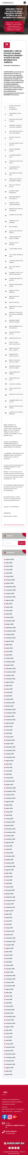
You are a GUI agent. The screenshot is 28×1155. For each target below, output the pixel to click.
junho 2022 (9, 726)
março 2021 (9, 778)
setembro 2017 (10, 907)
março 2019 (9, 853)
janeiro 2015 (9, 1013)
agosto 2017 (9, 911)
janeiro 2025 (9, 624)
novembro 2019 (10, 832)
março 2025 (9, 617)
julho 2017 (9, 914)
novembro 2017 (10, 900)
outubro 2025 (10, 593)
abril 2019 (9, 849)
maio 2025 (9, 610)
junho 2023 (9, 689)
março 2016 (9, 965)
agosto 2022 (10, 723)
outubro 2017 (10, 904)
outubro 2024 (10, 634)
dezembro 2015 (10, 975)
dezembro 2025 (11, 587)
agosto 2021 (9, 760)
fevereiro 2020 (10, 822)
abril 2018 (9, 883)
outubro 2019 (10, 836)
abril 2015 (9, 1003)
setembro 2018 (10, 866)
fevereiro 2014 (10, 1047)
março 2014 (9, 1044)
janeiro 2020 (10, 825)
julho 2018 (9, 873)
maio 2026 (9, 569)
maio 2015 (9, 999)
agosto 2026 (10, 559)
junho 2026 (9, 566)
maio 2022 (9, 730)
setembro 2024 (10, 638)
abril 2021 (9, 774)
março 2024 (9, 658)
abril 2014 (9, 1040)
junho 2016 (9, 955)
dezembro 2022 (11, 709)
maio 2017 (9, 921)
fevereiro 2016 (10, 969)
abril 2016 (9, 962)
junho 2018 (9, 876)
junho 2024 (9, 648)
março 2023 (9, 699)
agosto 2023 (10, 682)
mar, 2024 (6, 45)
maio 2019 (9, 846)
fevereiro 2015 (10, 1010)
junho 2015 (9, 996)
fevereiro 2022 (10, 740)
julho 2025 (9, 604)
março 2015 (9, 1006)
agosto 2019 (9, 842)
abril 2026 (9, 573)
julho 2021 (9, 764)
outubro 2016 (10, 945)
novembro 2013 (10, 1057)
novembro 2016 (10, 941)
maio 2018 (9, 880)
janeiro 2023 (9, 706)
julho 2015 (9, 992)
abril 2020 (9, 815)
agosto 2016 (9, 948)
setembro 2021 (10, 757)
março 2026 (9, 576)
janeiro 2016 (9, 972)
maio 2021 (9, 771)
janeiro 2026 (10, 583)
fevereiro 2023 (10, 703)
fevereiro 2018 (10, 890)
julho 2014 (9, 1030)
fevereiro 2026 (10, 580)
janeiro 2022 (9, 743)
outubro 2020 (10, 795)
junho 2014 (9, 1033)
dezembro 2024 (11, 627)
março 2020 (9, 819)
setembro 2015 (10, 986)
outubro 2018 (10, 863)
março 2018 (9, 887)
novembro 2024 (11, 631)
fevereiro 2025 (10, 621)
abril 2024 (9, 655)
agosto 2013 (9, 1068)
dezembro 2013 (10, 1054)
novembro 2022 (11, 713)
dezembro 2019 (10, 829)
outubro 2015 (10, 982)
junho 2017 (9, 917)
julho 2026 (9, 563)
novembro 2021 (10, 750)
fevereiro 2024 (10, 662)
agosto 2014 (10, 1027)
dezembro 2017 (10, 897)
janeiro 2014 (9, 1050)
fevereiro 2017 (10, 931)
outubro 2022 (10, 716)
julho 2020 (9, 805)
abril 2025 (9, 614)
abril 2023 (9, 696)
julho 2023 (9, 685)
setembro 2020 (10, 798)
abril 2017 (9, 924)
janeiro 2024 (10, 665)
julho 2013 (9, 1071)
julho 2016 (9, 952)
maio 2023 (9, 692)
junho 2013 (9, 1074)
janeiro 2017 (9, 934)
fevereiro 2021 (10, 781)
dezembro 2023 (11, 668)
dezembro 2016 (10, 938)
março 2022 (9, 737)
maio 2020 (9, 812)
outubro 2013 (10, 1061)
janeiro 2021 (9, 784)
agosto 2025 (10, 600)
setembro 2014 (10, 1023)
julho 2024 (9, 644)
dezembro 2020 (11, 788)
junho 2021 (9, 767)
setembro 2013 (10, 1064)
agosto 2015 (9, 989)
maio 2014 (9, 1037)
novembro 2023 (11, 672)
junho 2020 (9, 808)
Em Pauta (17, 23)
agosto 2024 (10, 641)
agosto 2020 (10, 801)
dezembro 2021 (10, 747)
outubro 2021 (10, 754)
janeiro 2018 (9, 894)
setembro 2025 (10, 597)
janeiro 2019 (9, 859)
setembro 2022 (10, 720)
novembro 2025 (11, 590)
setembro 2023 (10, 679)
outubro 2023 (10, 675)
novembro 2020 (11, 791)
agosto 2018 (9, 870)
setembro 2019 (10, 839)
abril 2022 (9, 733)
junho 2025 (9, 607)
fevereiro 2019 (10, 856)
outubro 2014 (10, 1020)
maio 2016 (9, 958)
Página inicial (9, 23)
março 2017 (9, 928)
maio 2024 (9, 651)
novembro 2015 (10, 979)
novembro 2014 (10, 1016)
